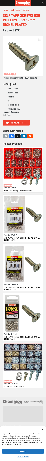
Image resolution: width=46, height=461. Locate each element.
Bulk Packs (15, 10)
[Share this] (12, 136)
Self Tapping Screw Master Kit (15, 387)
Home (5, 10)
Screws (26, 10)
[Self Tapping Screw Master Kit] (23, 363)
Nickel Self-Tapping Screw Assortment (18, 191)
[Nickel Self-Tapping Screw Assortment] (23, 167)
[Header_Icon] (23, 3)
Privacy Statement (23, 457)
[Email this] (5, 136)
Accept (23, 451)
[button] (42, 429)
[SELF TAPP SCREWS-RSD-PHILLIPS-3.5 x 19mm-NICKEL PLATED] (23, 214)
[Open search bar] (43, 3)
